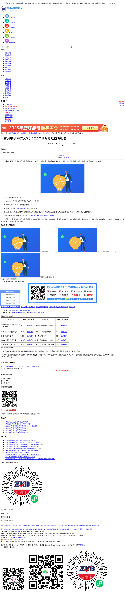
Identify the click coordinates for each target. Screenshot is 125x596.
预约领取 (64, 325)
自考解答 (8, 65)
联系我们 (81, 529)
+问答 (67, 157)
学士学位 (45, 307)
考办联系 (72, 307)
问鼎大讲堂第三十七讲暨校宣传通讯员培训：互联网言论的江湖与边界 (30, 459)
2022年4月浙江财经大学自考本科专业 (18, 430)
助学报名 (8, 121)
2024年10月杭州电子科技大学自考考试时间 (20, 440)
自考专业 (8, 59)
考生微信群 (8, 115)
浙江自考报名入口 (20, 366)
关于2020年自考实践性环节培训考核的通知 (20, 457)
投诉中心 (82, 545)
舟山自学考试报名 (49, 529)
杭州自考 (39, 529)
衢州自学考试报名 (63, 529)
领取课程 (30, 325)
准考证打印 (25, 307)
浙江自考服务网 (14, 133)
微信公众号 (8, 117)
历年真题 (8, 69)
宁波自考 (74, 529)
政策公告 (8, 57)
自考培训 (8, 113)
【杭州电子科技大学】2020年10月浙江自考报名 (21, 450)
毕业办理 (58, 307)
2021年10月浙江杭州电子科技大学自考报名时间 (21, 446)
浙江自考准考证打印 (12, 110)
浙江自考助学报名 (7, 366)
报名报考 (8, 55)
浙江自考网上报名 (11, 106)
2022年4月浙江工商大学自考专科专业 (18, 432)
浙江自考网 (67, 161)
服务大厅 (8, 119)
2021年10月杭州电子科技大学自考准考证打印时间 (22, 442)
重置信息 (13, 279)
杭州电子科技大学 (35, 133)
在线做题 (8, 71)
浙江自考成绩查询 (11, 108)
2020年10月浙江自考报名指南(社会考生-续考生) (39, 215)
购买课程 (30, 332)
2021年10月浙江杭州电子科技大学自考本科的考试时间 (24, 444)
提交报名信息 (5, 279)
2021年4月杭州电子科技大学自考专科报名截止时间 (26, 312)
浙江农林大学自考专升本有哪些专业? (18, 424)
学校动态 (46, 133)
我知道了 (62, 155)
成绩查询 (32, 307)
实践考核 (52, 307)
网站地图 (89, 529)
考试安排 (8, 63)
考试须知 (8, 67)
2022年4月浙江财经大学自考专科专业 (18, 428)
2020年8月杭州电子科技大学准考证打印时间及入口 (23, 455)
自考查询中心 (9, 104)
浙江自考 (4, 529)
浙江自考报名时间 (28, 529)
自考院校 (8, 61)
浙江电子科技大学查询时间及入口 (20, 310)
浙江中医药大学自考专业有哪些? (16, 422)
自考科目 (4, 307)
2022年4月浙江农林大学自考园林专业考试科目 (21, 426)
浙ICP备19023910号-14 (17, 537)
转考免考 (65, 307)
